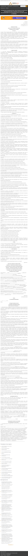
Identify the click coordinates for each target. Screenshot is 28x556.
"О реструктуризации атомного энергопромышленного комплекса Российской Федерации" (7, 501)
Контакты (26, 0)
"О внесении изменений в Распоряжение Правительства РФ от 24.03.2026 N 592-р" (7, 531)
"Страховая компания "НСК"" (7, 526)
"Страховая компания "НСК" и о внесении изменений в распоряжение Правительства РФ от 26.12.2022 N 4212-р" (7, 521)
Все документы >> (10, 544)
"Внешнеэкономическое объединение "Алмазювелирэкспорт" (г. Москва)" (6, 508)
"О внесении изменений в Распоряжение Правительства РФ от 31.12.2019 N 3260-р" (7, 491)
